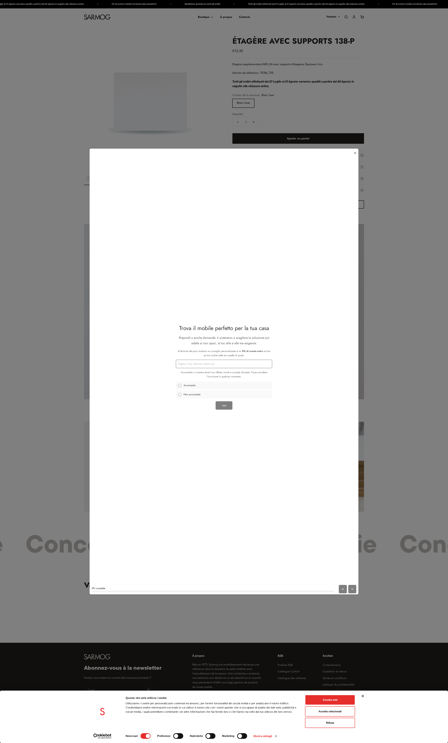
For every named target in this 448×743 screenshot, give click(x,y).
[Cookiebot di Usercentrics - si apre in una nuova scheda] (102, 736)
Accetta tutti (330, 699)
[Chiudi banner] (363, 696)
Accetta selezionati (330, 711)
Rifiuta (330, 722)
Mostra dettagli (263, 736)
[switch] (178, 736)
